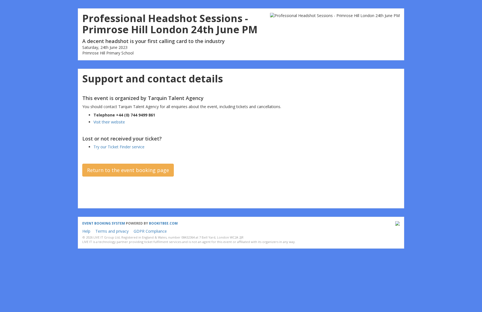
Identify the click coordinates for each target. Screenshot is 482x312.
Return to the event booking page (128, 170)
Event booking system (103, 223)
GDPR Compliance (150, 231)
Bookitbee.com (163, 223)
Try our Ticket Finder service (118, 146)
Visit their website (109, 122)
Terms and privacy (112, 231)
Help (86, 231)
